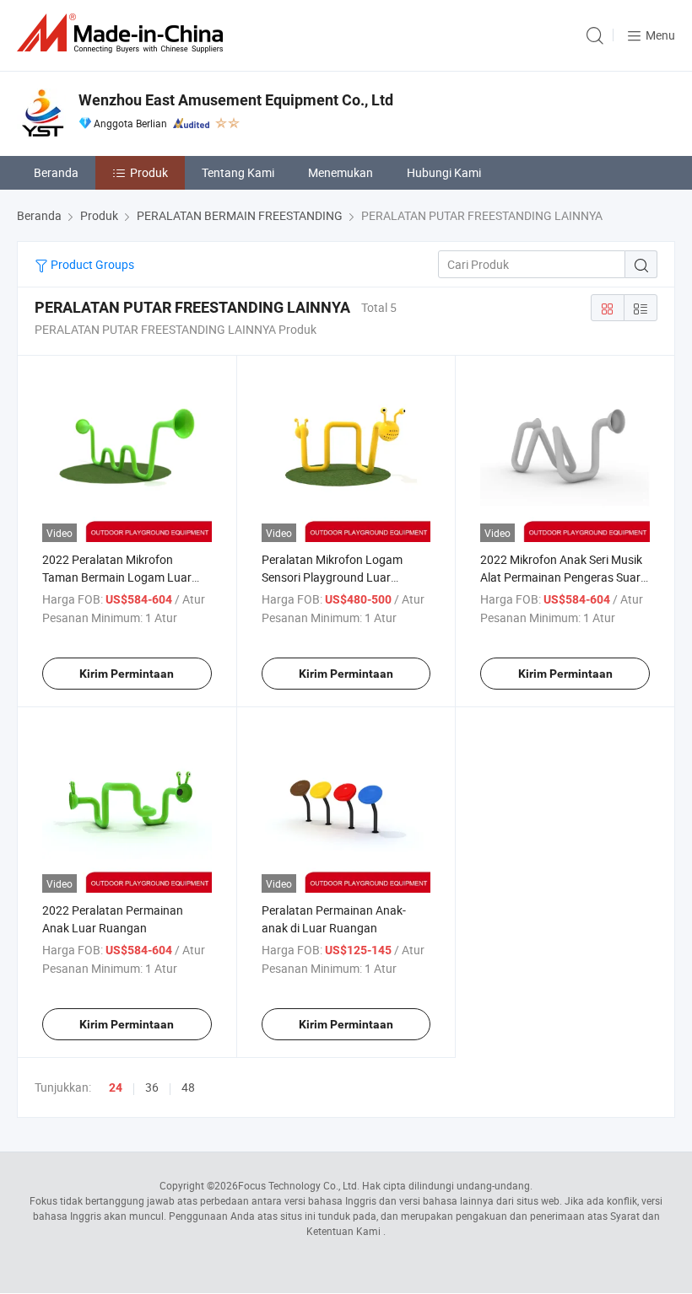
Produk (149, 172)
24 (115, 1087)
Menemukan (340, 172)
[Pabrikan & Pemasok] (123, 33)
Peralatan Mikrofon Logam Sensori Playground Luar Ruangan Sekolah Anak (332, 577)
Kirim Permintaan (126, 673)
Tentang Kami (238, 172)
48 (188, 1087)
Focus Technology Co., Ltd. (299, 1185)
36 (152, 1087)
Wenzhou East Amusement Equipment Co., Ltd (235, 100)
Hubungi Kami (444, 172)
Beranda (56, 172)
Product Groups (91, 264)
